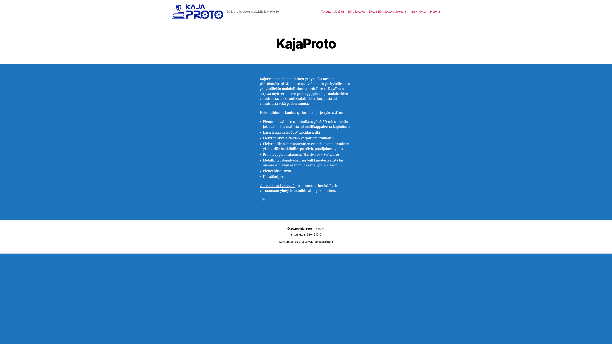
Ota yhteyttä (418, 11)
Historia (435, 11)
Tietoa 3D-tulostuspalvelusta (387, 11)
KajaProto (305, 228)
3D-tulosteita (356, 11)
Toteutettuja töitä (332, 11)
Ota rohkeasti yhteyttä (277, 186)
